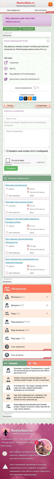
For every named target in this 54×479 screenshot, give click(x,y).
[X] (25, 98)
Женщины (16, 297)
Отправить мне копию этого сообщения (27, 151)
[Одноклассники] (30, 98)
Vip (35, 363)
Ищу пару (15, 338)
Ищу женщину (18, 330)
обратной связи (30, 475)
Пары (13, 313)
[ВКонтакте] (21, 98)
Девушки (15, 305)
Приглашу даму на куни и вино (19, 202)
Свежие (13, 363)
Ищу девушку (17, 321)
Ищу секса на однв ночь (16, 185)
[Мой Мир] (34, 98)
